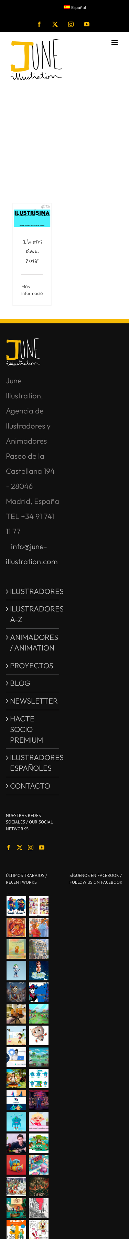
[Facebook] (8, 847)
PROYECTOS (31, 665)
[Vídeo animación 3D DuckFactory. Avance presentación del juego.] (38, 1014)
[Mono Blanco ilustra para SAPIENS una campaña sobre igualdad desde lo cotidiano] (16, 906)
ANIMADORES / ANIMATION (33, 642)
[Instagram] (30, 847)
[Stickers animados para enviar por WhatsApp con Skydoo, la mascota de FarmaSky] (38, 1078)
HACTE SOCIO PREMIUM (26, 729)
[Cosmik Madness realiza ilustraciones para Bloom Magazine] (38, 1165)
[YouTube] (41, 847)
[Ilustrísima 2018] (32, 215)
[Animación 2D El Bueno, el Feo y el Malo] (38, 992)
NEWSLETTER (33, 701)
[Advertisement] (64, 133)
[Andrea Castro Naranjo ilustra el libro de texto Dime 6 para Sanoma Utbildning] (38, 927)
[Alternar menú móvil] (115, 42)
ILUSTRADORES (33, 591)
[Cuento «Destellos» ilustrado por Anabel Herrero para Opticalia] (16, 949)
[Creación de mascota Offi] (16, 970)
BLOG (20, 683)
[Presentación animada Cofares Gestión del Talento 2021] (16, 1100)
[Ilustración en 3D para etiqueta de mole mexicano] (16, 1078)
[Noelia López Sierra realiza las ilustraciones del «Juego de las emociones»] (38, 1143)
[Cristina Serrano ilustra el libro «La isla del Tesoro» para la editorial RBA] (16, 1208)
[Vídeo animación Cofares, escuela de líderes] (16, 1057)
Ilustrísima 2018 (32, 251)
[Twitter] (19, 847)
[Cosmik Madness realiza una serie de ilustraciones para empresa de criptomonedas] (16, 1165)
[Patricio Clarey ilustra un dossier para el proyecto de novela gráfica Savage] (38, 1186)
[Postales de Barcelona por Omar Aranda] (38, 949)
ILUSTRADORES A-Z (33, 614)
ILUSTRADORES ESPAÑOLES (33, 763)
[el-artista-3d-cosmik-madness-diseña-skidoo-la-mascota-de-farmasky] (16, 1121)
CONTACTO (30, 786)
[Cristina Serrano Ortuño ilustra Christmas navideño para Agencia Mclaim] (16, 1186)
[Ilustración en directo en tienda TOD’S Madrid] (16, 1014)
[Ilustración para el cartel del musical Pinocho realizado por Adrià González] (16, 992)
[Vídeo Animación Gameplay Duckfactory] (38, 1057)
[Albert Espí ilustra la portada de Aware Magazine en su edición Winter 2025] (16, 927)
